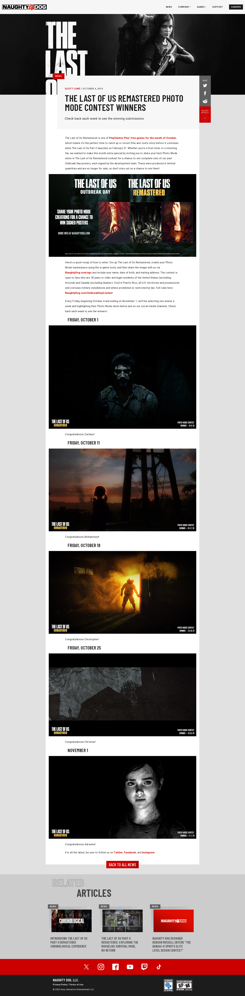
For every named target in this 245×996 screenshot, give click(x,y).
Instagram (148, 852)
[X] (86, 967)
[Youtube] (130, 967)
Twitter (118, 852)
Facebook (130, 852)
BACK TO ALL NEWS (122, 864)
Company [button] (184, 7)
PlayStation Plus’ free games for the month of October (142, 137)
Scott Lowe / (73, 88)
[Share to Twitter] (205, 85)
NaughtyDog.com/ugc (78, 272)
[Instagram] (101, 967)
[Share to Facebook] (205, 92)
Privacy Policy (60, 984)
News (169, 7)
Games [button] (201, 7)
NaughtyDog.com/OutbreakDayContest (89, 292)
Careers (236, 7)
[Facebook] (115, 967)
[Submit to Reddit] (205, 100)
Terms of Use (76, 984)
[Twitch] (144, 967)
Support (217, 7)
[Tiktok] (159, 967)
